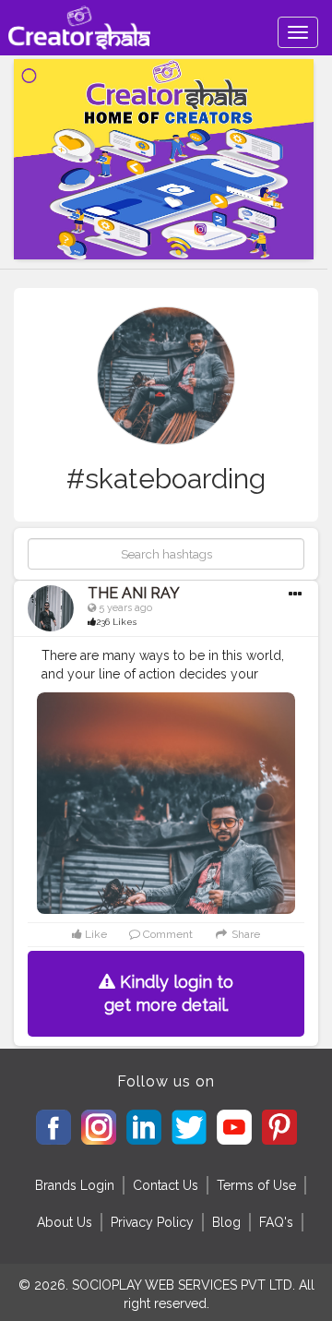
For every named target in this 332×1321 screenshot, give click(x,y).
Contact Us (165, 1185)
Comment (166, 934)
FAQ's (276, 1222)
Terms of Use (256, 1185)
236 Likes (116, 622)
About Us (64, 1222)
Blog (226, 1222)
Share (244, 934)
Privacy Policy (152, 1222)
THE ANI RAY (134, 593)
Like (94, 934)
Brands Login (74, 1185)
